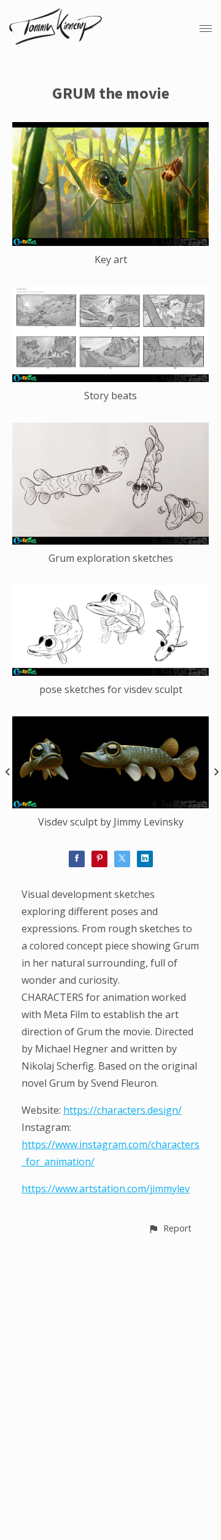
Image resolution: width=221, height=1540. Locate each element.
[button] (169, 1228)
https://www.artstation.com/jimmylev (105, 1188)
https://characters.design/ (122, 1110)
